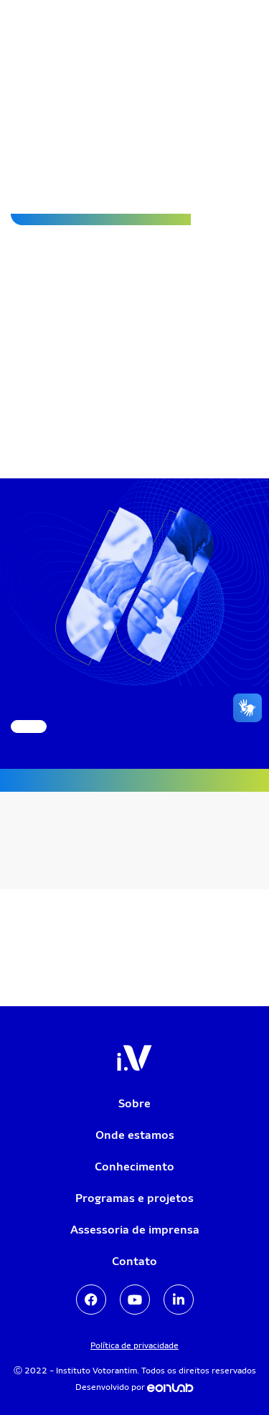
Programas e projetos (134, 1198)
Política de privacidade (134, 1345)
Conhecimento (134, 1166)
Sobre (134, 1103)
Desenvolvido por (111, 1387)
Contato (134, 1261)
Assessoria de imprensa (134, 1229)
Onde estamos (134, 1135)
